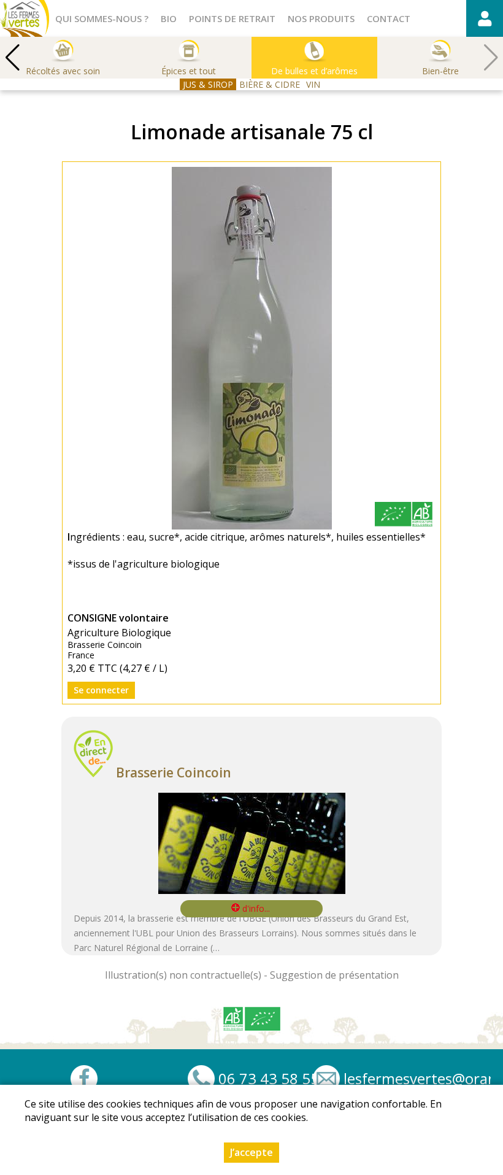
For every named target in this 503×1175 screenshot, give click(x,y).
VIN (313, 84)
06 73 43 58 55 (268, 1078)
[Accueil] (24, 18)
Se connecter (101, 690)
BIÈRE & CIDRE (269, 84)
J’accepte (251, 1152)
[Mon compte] (484, 18)
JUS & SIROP (208, 84)
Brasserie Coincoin (173, 772)
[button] (12, 58)
